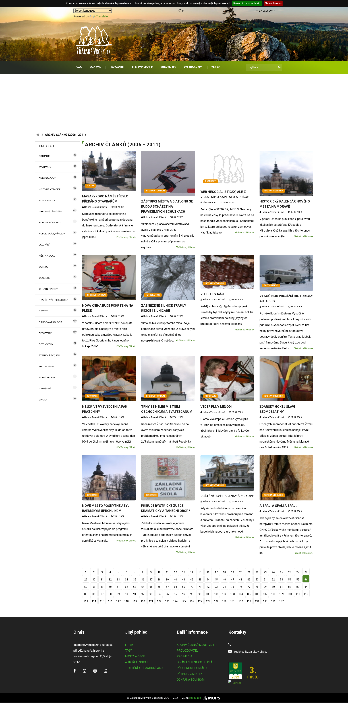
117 (118, 601)
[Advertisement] (174, 101)
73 (216, 586)
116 (110, 601)
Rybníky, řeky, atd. (50, 355)
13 (183, 572)
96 (175, 594)
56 (305, 579)
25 (281, 572)
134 (257, 601)
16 (208, 572)
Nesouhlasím (273, 3)
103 (232, 594)
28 (305, 572)
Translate (102, 16)
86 (93, 594)
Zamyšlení (45, 388)
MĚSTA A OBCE (135, 656)
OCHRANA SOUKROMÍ (191, 679)
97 (183, 594)
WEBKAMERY (168, 67)
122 (159, 601)
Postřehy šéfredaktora (53, 300)
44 (208, 579)
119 (134, 601)
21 (248, 572)
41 (183, 579)
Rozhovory (46, 344)
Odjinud (43, 266)
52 (273, 579)
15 (199, 572)
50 (257, 579)
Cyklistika (45, 167)
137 (281, 601)
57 (85, 586)
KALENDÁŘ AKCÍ (193, 67)
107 (265, 594)
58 (93, 586)
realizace (195, 697)
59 (102, 586)
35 (134, 579)
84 (305, 586)
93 (151, 594)
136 (273, 601)
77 (248, 586)
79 (265, 586)
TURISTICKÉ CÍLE (142, 67)
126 (192, 601)
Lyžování (44, 244)
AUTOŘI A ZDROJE (137, 662)
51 (265, 579)
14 (191, 572)
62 (126, 586)
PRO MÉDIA (184, 656)
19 (232, 572)
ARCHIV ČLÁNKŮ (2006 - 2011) (197, 645)
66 (159, 586)
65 (151, 586)
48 (240, 579)
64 (142, 586)
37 (151, 579)
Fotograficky (47, 178)
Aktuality (44, 156)
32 (110, 579)
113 (86, 601)
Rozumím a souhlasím (247, 3)
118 (126, 601)
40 (175, 579)
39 (167, 579)
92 (142, 594)
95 (167, 594)
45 (216, 579)
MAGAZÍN (96, 67)
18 (224, 572)
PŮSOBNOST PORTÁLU (192, 668)
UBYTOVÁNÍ (116, 67)
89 (118, 594)
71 (199, 586)
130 (224, 601)
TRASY (215, 67)
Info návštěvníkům (50, 211)
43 (199, 579)
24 (273, 572)
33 (118, 579)
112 (306, 594)
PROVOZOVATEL (187, 650)
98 (191, 594)
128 (208, 601)
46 (224, 579)
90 (126, 594)
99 (199, 594)
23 (265, 572)
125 (183, 601)
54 (289, 579)
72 (208, 586)
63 (134, 586)
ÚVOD (78, 67)
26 (289, 572)
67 (167, 586)
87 (102, 594)
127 (200, 601)
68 (175, 586)
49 (248, 579)
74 (224, 586)
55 (297, 579)
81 (281, 586)
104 (241, 594)
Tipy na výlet (46, 366)
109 (281, 594)
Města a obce (47, 255)
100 (208, 594)
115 (102, 601)
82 (289, 586)
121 (151, 601)
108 (273, 594)
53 (281, 579)
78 (257, 586)
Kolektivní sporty (50, 222)
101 (216, 594)
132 (241, 601)
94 (159, 594)
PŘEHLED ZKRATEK (189, 674)
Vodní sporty (47, 377)
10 (159, 572)
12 (175, 572)
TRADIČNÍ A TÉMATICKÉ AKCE (144, 668)
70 (191, 586)
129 (216, 601)
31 (102, 579)
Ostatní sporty (48, 289)
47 (232, 579)
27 (297, 572)
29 (85, 579)
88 (110, 594)
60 (110, 586)
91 (134, 594)
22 (257, 572)
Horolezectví (47, 200)
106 (257, 594)
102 (224, 594)
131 (232, 601)
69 (183, 586)
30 (93, 579)
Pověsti (43, 311)
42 (191, 579)
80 (273, 586)
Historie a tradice (50, 189)
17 (216, 572)
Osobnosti (45, 277)
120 (143, 601)
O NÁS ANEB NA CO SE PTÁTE (196, 662)
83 (297, 586)
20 (240, 572)
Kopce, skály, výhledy (52, 233)
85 (85, 594)
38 (159, 579)
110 (289, 594)
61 (118, 586)
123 (167, 601)
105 (249, 594)
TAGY (128, 650)
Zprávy (43, 399)
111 (298, 594)
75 (232, 586)
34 (126, 579)
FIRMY (129, 645)
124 (175, 601)
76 (240, 586)
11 (167, 572)
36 (142, 579)
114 (94, 601)
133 (249, 601)
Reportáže (45, 333)
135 (265, 601)
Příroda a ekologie (50, 322)
